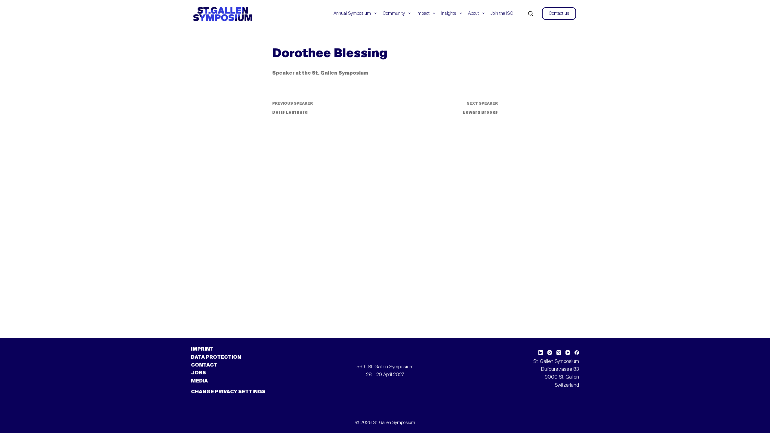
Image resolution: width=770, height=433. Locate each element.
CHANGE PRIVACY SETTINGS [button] (228, 392)
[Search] (530, 13)
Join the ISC (502, 13)
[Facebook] (576, 352)
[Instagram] (549, 352)
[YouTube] (567, 352)
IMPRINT (202, 349)
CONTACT (204, 365)
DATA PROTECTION (216, 357)
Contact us (559, 13)
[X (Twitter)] (558, 352)
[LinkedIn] (540, 352)
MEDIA (199, 381)
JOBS (198, 373)
